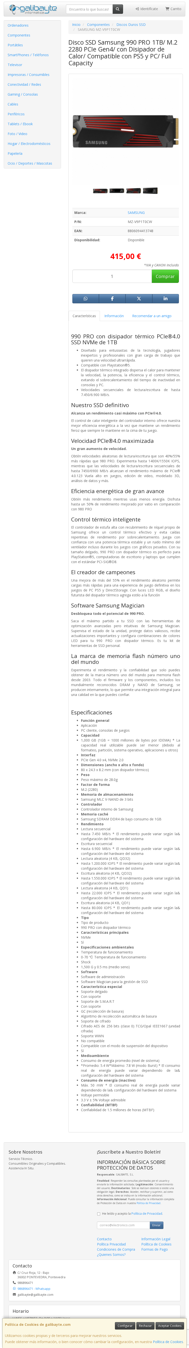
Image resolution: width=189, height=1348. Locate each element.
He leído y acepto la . (132, 1213)
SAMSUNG (136, 212)
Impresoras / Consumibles (28, 74)
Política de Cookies (168, 1341)
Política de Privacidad (148, 1203)
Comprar (165, 276)
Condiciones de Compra (116, 1249)
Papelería (15, 153)
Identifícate (148, 8)
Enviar (156, 1225)
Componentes (19, 35)
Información (114, 315)
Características (84, 315)
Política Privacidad (111, 1244)
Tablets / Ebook (20, 123)
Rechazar (145, 1326)
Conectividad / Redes (24, 84)
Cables (13, 104)
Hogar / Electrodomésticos (29, 143)
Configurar (125, 1326)
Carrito (175, 8)
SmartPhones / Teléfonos (28, 54)
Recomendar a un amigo (152, 315)
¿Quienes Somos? (111, 1254)
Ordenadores (18, 25)
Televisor (15, 64)
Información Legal (155, 1239)
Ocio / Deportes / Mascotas (30, 163)
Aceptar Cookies (169, 1326)
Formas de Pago (154, 1249)
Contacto (104, 1239)
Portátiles (15, 45)
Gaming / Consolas (23, 94)
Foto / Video (17, 133)
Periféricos (16, 114)
